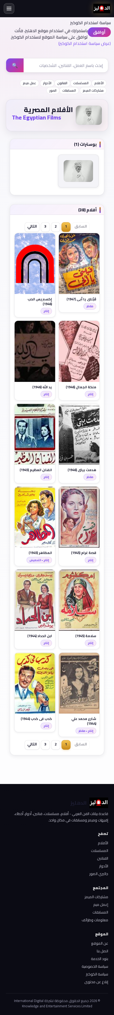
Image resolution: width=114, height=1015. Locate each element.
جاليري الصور (98, 873)
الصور (52, 90)
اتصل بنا (102, 951)
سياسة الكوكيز (97, 974)
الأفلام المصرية (48, 109)
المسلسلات (81, 83)
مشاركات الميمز (93, 90)
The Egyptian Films (36, 117)
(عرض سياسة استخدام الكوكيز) (84, 43)
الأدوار (47, 83)
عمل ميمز (29, 83)
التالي (32, 226)
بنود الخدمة (99, 958)
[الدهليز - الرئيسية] (101, 8)
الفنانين (102, 858)
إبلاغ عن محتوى (96, 981)
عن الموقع (99, 943)
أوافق (99, 32)
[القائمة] (9, 8)
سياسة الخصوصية (95, 966)
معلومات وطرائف (95, 919)
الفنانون (62, 83)
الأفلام (99, 83)
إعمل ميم (100, 904)
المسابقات (69, 90)
